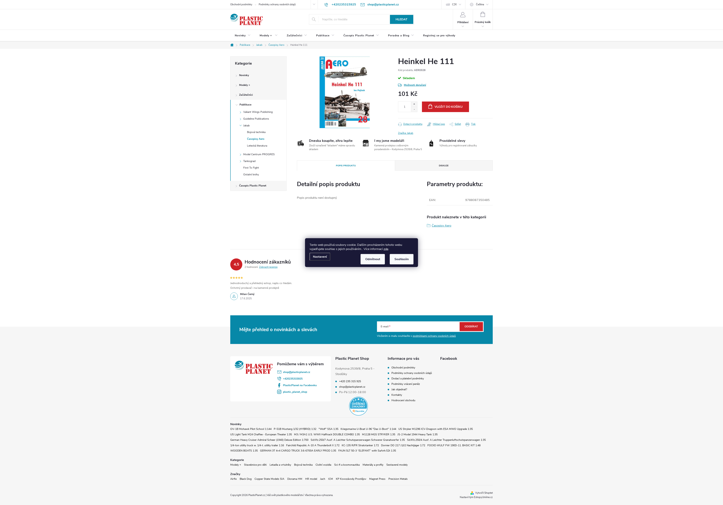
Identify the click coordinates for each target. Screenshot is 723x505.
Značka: (405, 133)
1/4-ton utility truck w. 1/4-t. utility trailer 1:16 (257, 445)
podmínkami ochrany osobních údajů (434, 336)
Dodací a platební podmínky (407, 378)
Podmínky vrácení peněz (405, 384)
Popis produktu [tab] (346, 165)
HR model (311, 479)
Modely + (244, 85)
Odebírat (471, 326)
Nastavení (320, 256)
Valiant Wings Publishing (258, 112)
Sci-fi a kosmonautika (347, 465)
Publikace (245, 104)
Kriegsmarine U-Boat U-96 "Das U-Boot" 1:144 (368, 429)
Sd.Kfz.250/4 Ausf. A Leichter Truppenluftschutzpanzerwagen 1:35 (446, 440)
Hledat (401, 19)
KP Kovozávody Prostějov (351, 479)
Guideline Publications (256, 119)
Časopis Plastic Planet (252, 185)
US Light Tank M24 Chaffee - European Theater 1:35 (261, 434)
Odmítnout (372, 259)
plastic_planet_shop (295, 392)
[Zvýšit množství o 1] (414, 104)
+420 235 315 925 (350, 381)
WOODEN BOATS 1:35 (244, 450)
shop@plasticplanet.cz (296, 372)
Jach (322, 479)
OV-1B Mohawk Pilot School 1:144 (251, 429)
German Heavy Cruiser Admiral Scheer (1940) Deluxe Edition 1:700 (269, 440)
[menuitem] (242, 35)
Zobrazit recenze (268, 267)
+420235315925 (293, 378)
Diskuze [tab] (443, 165)
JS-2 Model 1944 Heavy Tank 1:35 (417, 434)
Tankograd (249, 161)
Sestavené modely (397, 465)
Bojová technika (256, 132)
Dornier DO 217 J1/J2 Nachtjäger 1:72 (403, 445)
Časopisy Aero (255, 139)
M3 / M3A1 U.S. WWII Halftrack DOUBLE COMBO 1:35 (327, 434)
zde (386, 249)
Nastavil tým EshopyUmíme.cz (476, 497)
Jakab (246, 125)
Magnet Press (377, 479)
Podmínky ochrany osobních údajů (277, 4)
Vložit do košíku (449, 107)
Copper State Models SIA (269, 479)
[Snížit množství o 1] (414, 109)
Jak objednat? (399, 389)
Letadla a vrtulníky (280, 465)
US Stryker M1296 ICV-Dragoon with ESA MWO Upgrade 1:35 (435, 429)
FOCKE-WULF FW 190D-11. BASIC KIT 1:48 (453, 445)
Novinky (244, 75)
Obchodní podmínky (241, 4)
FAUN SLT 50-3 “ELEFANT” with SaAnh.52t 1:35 (367, 450)
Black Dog (246, 479)
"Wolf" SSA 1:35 (328, 429)
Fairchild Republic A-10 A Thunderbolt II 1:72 (312, 445)
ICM (330, 479)
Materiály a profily (373, 465)
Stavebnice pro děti (255, 465)
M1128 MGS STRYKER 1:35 (378, 434)
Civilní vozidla (323, 465)
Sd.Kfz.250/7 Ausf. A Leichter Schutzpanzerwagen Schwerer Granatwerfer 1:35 (358, 440)
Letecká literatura (257, 145)
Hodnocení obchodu (403, 400)
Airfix (233, 479)
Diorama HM (294, 479)
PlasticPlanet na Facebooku (300, 385)
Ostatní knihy (251, 174)
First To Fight (251, 168)
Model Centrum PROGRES (259, 154)
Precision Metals (398, 479)
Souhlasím (401, 259)
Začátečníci (246, 95)
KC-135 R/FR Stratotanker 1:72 (360, 445)
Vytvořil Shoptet (484, 493)
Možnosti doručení (415, 85)
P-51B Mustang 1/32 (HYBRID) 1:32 (295, 429)
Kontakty (396, 395)
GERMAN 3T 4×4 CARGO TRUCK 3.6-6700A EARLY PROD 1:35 (298, 450)
